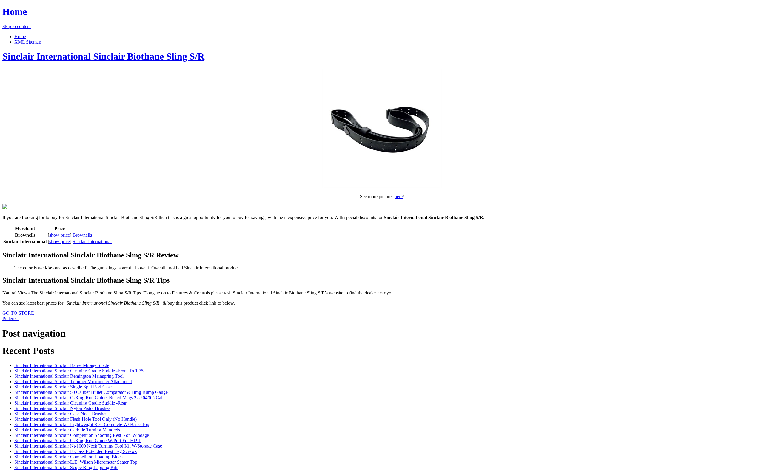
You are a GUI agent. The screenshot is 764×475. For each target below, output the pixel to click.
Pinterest (10, 318)
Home (14, 11)
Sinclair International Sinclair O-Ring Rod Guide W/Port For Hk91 (77, 440)
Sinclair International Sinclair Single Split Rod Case (63, 386)
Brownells (82, 234)
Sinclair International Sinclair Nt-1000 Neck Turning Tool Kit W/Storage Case (88, 445)
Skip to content (16, 26)
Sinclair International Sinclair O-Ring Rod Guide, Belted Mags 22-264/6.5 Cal (88, 397)
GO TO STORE (18, 313)
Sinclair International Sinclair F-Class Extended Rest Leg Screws (75, 451)
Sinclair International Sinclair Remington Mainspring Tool (69, 376)
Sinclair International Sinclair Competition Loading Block (68, 456)
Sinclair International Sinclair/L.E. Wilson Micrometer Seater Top (75, 462)
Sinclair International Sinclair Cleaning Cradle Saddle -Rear (70, 402)
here (399, 196)
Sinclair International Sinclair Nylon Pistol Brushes (62, 408)
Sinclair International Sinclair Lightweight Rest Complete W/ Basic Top (81, 424)
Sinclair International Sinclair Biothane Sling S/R (103, 56)
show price (59, 234)
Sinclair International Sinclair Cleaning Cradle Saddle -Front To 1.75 (79, 370)
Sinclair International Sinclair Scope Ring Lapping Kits (66, 467)
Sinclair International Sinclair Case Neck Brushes (60, 413)
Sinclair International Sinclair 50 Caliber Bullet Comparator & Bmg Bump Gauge (91, 392)
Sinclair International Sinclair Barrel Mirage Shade (61, 365)
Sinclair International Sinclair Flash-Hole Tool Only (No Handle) (75, 419)
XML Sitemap (27, 41)
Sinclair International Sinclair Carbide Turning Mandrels (67, 429)
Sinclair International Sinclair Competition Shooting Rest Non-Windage (81, 435)
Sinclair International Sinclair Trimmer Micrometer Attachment (73, 381)
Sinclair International (92, 241)
